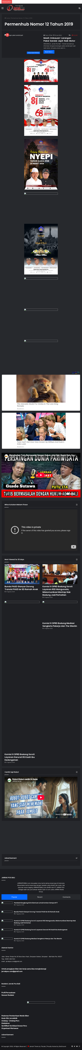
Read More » (49, 52)
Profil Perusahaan (8, 993)
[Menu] (3, 9)
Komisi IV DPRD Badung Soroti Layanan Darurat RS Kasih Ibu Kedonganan (20, 757)
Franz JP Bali (48, 35)
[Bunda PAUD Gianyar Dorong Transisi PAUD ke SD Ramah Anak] (22, 574)
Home (8, 18)
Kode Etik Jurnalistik (9, 1018)
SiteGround (62, 1046)
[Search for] (79, 9)
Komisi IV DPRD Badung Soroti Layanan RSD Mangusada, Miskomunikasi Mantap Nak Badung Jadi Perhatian (57, 590)
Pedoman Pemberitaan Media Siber (15, 1016)
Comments (66, 897)
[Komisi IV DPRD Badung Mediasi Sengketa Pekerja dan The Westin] (59, 611)
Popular (14, 897)
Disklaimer (6, 1023)
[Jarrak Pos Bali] (16, 8)
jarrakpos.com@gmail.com (14, 961)
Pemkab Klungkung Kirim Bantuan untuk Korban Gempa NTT (36, 903)
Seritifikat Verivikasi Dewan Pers (14, 1026)
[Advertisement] (41, 837)
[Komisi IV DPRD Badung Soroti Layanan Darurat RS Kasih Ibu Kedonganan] (22, 676)
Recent (39, 897)
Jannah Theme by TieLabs (37, 1046)
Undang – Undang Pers (10, 1021)
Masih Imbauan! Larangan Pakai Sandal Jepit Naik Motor (59, 39)
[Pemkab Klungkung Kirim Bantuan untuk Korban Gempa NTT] (7, 905)
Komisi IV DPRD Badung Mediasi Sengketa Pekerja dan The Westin (59, 624)
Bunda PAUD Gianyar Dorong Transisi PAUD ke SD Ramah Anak (21, 588)
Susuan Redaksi (8, 995)
